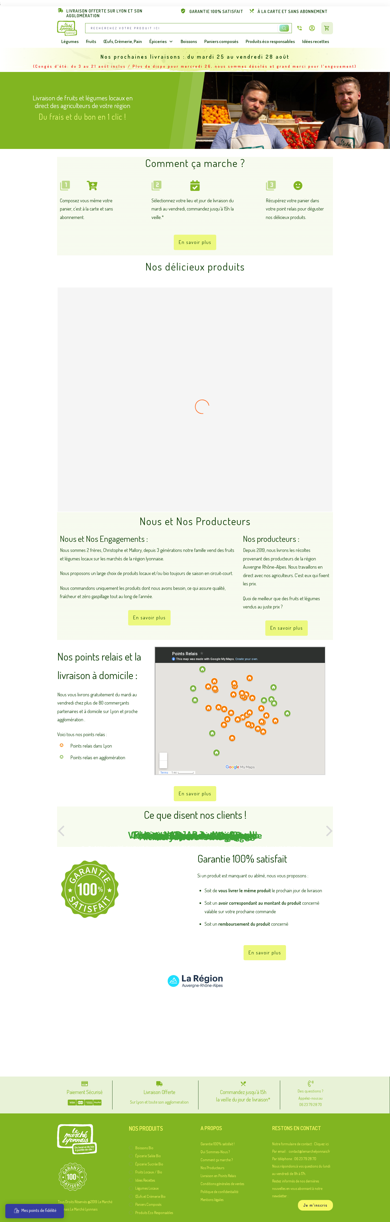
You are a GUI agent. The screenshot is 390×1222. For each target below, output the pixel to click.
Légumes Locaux (147, 1188)
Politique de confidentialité (219, 1191)
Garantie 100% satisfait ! (218, 1144)
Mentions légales (212, 1199)
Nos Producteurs (212, 1167)
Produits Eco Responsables (154, 1212)
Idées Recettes (145, 1180)
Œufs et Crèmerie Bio (150, 1196)
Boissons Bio (144, 1148)
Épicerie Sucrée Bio (149, 1164)
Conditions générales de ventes (222, 1183)
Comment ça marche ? (217, 1159)
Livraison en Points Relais (218, 1175)
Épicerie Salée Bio (148, 1156)
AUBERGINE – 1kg (195, 497)
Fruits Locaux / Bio (148, 1172)
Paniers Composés (148, 1204)
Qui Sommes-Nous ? (215, 1152)
